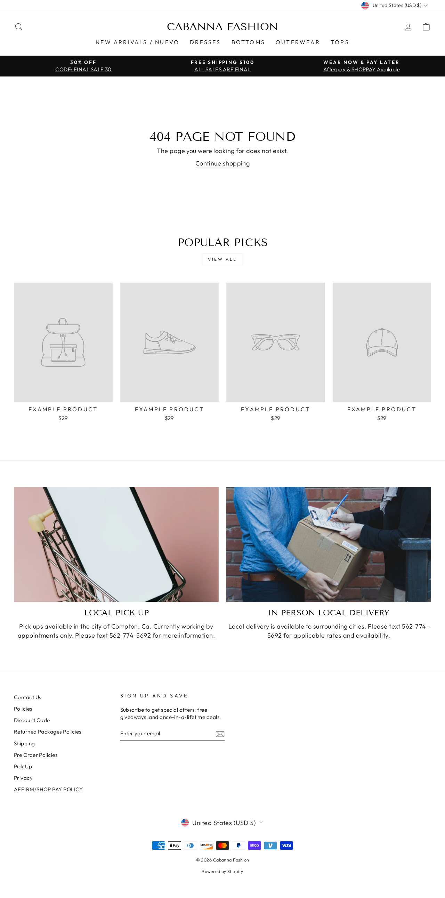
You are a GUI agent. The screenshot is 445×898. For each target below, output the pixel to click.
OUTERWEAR (298, 42)
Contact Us (27, 697)
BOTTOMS (248, 42)
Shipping (24, 743)
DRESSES (205, 42)
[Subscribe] (220, 733)
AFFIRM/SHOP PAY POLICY (48, 789)
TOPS (340, 42)
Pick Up (23, 766)
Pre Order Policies (35, 755)
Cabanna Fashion (222, 27)
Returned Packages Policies (47, 731)
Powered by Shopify (222, 871)
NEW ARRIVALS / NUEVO (137, 42)
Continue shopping (222, 163)
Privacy (23, 778)
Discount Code (32, 720)
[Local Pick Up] (116, 544)
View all (222, 259)
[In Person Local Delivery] (328, 544)
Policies (23, 708)
